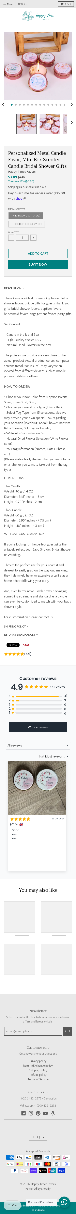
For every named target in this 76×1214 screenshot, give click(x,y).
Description (12, 288)
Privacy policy (38, 1061)
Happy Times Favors (22, 171)
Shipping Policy (15, 626)
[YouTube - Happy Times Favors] (45, 1113)
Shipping (13, 187)
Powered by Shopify (38, 1188)
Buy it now (38, 264)
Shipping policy (38, 1070)
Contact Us (50, 1098)
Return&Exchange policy (38, 1065)
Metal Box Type (16, 209)
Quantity (13, 232)
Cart (67, 4)
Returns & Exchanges (19, 634)
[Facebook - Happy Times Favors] (23, 1113)
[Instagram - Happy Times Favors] (30, 1113)
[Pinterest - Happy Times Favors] (38, 1113)
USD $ (21, 4)
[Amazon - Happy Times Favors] (52, 1113)
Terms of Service (38, 1079)
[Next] (71, 104)
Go (67, 1031)
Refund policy (38, 1075)
